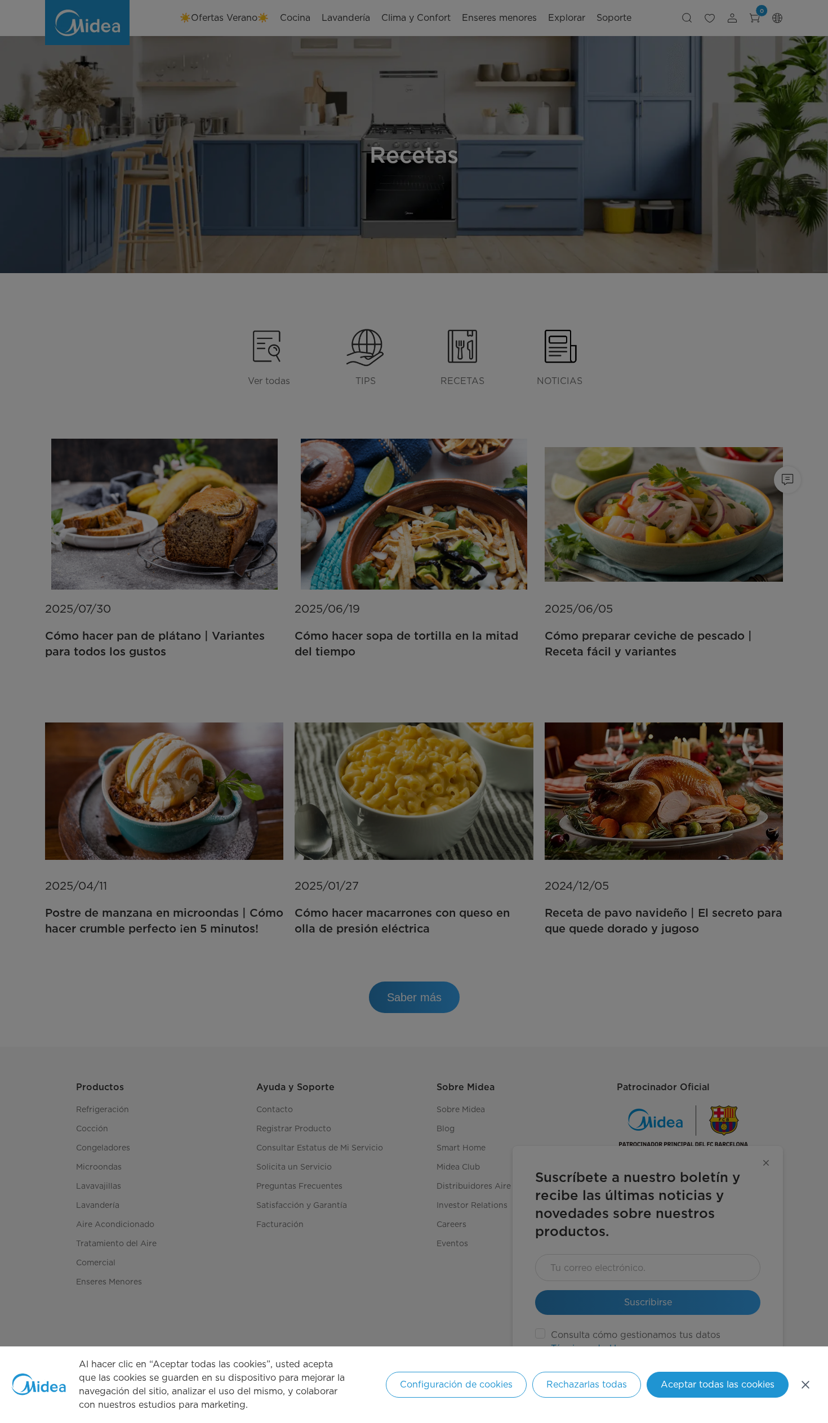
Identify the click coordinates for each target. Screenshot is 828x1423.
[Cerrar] (805, 1384)
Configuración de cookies (456, 1384)
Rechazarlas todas (586, 1384)
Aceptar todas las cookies (717, 1384)
